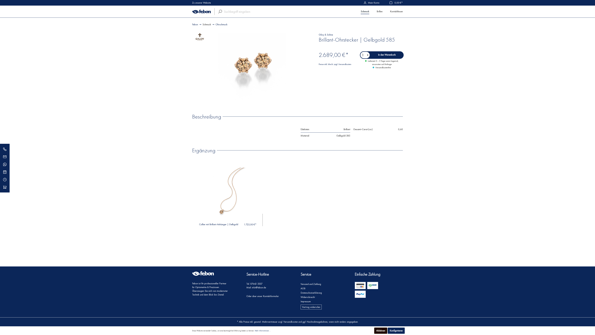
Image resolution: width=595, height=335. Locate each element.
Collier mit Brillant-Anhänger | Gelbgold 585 (218, 224)
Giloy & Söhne (326, 34)
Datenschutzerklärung (311, 292)
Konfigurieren (396, 330)
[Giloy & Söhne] (200, 36)
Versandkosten (290, 321)
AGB (303, 288)
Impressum (306, 301)
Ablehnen (380, 330)
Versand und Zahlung (311, 284)
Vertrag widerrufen (311, 307)
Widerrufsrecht (308, 297)
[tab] (208, 116)
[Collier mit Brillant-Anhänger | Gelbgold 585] (227, 194)
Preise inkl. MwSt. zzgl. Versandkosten (335, 64)
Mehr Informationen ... (263, 330)
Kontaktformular (271, 296)
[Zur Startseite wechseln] (201, 11)
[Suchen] (219, 11)
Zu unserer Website (201, 2)
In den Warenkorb (387, 54)
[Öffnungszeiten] (5, 179)
